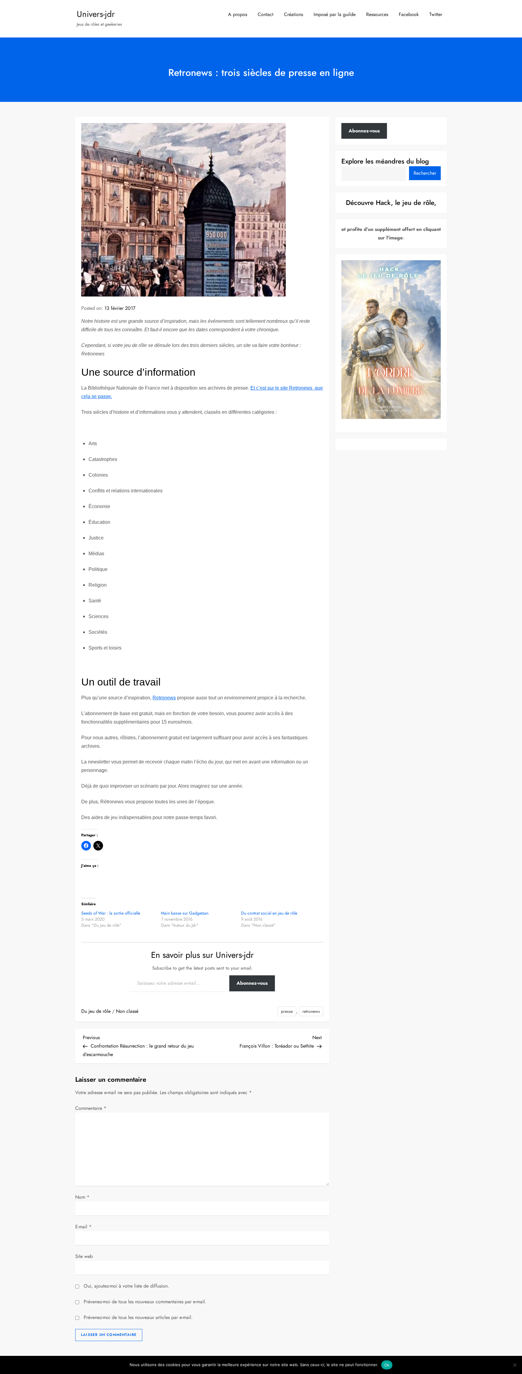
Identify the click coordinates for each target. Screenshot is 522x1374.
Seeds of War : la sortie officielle (110, 913)
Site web (84, 1256)
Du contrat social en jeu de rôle (269, 913)
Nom (82, 1197)
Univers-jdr (96, 14)
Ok (387, 1365)
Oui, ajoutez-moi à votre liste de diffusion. (125, 1285)
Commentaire (90, 1108)
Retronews (164, 697)
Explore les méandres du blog (385, 161)
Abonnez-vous (252, 983)
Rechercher (425, 173)
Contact (265, 14)
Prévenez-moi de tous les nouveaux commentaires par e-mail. (145, 1301)
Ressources (377, 14)
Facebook (409, 14)
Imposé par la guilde (335, 14)
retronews (311, 1011)
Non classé (127, 1011)
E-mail (83, 1226)
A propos (237, 14)
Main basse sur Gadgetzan (184, 913)
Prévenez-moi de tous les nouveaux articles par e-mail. (138, 1317)
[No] (514, 1365)
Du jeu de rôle (96, 1011)
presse (287, 1011)
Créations (293, 14)
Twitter (435, 14)
